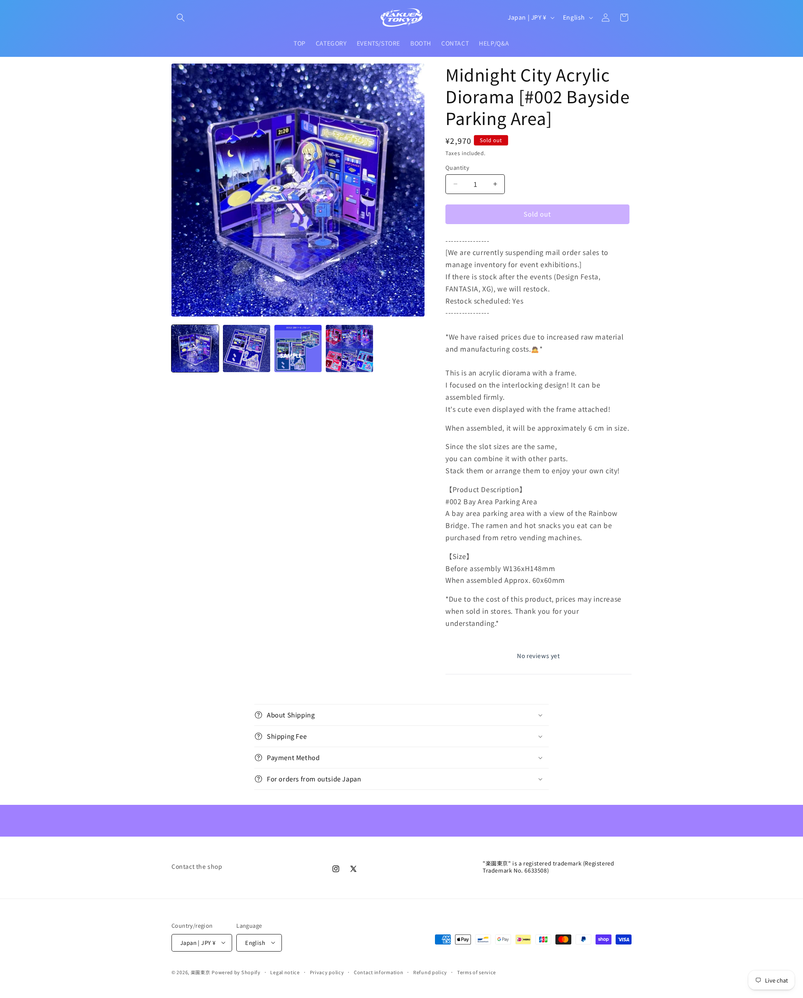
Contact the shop (196, 866)
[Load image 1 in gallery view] (195, 348)
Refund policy (430, 971)
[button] (180, 17)
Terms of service (476, 971)
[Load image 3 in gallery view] (298, 348)
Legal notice (284, 971)
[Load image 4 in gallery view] (349, 348)
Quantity (457, 167)
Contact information (378, 971)
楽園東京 (200, 971)
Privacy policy (327, 971)
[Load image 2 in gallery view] (246, 348)
